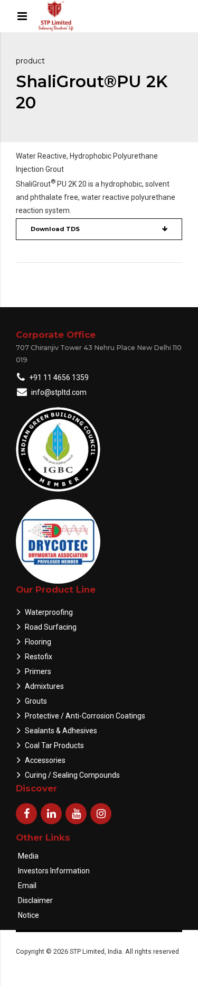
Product (30, 61)
